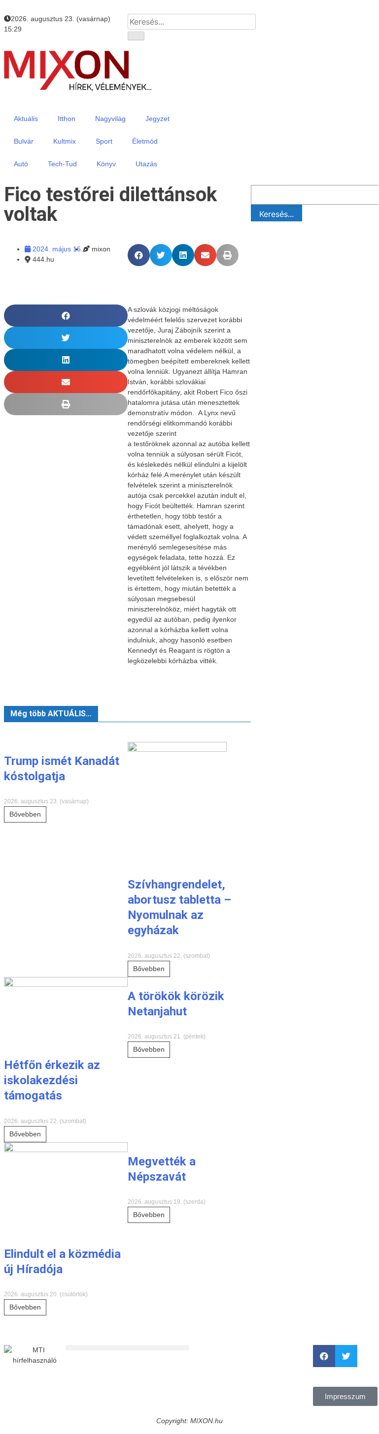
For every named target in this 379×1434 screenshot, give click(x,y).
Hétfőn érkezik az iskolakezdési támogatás (52, 1080)
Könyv (106, 164)
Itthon (66, 118)
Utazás (146, 164)
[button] (139, 255)
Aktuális (26, 118)
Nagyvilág (110, 118)
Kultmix (64, 141)
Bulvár (24, 141)
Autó (21, 164)
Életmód (145, 141)
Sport (104, 141)
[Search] (136, 35)
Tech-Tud (62, 164)
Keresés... (276, 214)
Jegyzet (157, 118)
